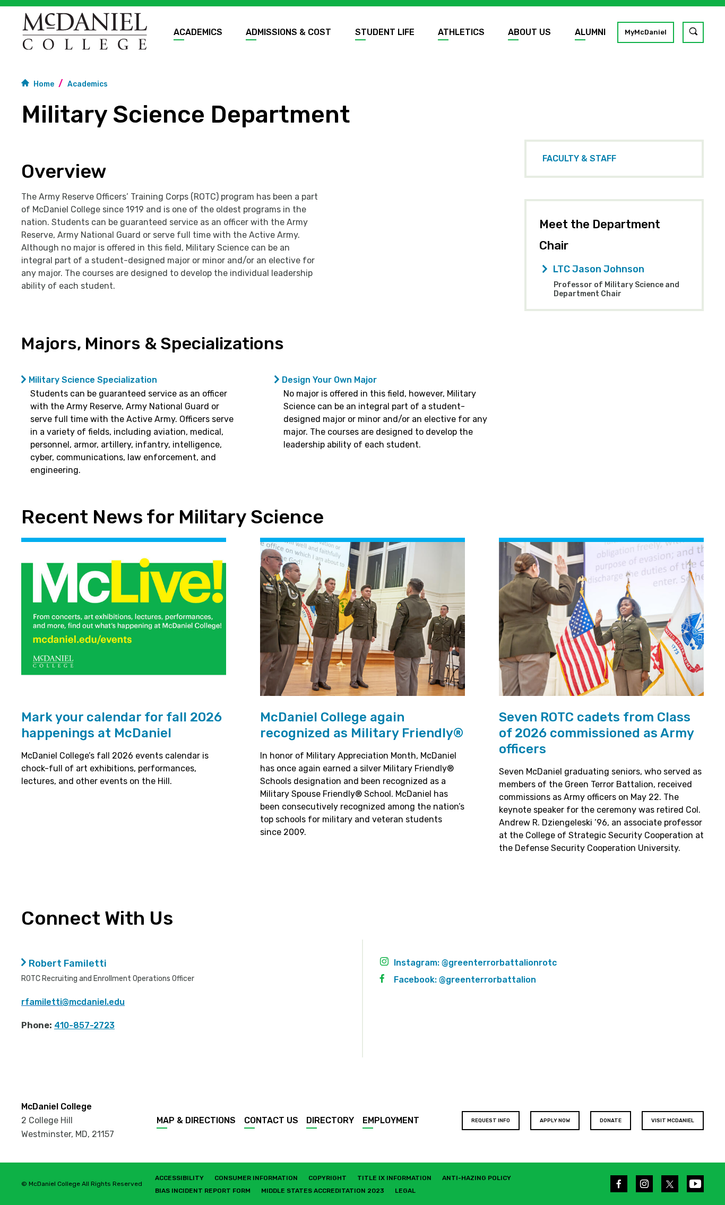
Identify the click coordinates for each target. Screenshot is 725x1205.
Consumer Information (256, 1178)
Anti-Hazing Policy (476, 1178)
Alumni (590, 32)
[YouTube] (695, 1183)
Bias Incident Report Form (203, 1190)
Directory (330, 1120)
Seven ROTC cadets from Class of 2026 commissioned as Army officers (596, 733)
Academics (198, 32)
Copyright (327, 1178)
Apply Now (555, 1120)
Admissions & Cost (288, 32)
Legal (405, 1190)
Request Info (490, 1120)
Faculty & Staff (579, 158)
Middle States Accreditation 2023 (322, 1190)
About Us (529, 32)
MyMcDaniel (646, 32)
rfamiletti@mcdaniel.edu (73, 1002)
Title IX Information (394, 1178)
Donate (611, 1120)
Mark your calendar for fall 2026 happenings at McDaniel (121, 725)
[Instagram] (644, 1183)
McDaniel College (56, 1106)
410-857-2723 (84, 1025)
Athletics (461, 32)
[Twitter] (669, 1183)
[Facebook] (618, 1183)
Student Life (385, 32)
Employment (390, 1120)
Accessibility (179, 1178)
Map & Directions (196, 1120)
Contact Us (271, 1120)
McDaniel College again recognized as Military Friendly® (361, 725)
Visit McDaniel (672, 1120)
